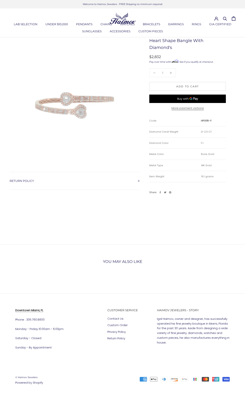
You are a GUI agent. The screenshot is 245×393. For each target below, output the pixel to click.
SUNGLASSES (92, 31)
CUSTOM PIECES (150, 31)
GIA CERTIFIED (220, 24)
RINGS (196, 24)
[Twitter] (165, 192)
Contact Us (115, 319)
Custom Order (117, 325)
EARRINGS (176, 24)
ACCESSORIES (120, 31)
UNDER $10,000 (56, 24)
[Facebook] (160, 192)
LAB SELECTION (25, 24)
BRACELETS (151, 24)
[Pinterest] (170, 192)
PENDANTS (84, 24)
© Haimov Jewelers (26, 377)
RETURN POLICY (22, 181)
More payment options (188, 108)
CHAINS (106, 24)
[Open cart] (233, 18)
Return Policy (116, 338)
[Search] (225, 18)
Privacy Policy (116, 332)
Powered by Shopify (29, 383)
